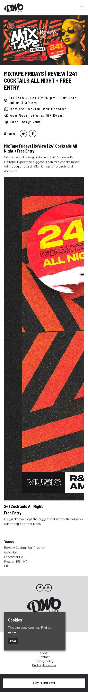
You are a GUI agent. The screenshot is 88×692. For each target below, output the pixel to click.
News (44, 652)
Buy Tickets (44, 683)
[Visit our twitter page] (23, 134)
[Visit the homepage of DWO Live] (14, 7)
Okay (13, 640)
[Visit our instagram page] (48, 588)
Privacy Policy (44, 661)
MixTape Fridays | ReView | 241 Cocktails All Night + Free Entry (40, 80)
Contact (44, 657)
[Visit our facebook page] (32, 134)
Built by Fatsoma (44, 665)
